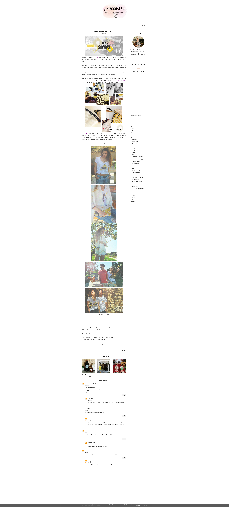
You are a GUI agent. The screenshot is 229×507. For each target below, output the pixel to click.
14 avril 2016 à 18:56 (88, 410)
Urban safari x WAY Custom (137, 174)
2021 (132, 128)
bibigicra (86, 450)
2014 (132, 197)
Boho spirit (134, 165)
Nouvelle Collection (96, 352)
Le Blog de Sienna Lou (92, 398)
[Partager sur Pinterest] (123, 350)
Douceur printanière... (136, 172)
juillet (133, 148)
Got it (143, 505)
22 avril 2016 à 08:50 (91, 462)
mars (133, 190)
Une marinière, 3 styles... (136, 170)
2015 (132, 195)
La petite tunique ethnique (137, 181)
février (133, 192)
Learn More (137, 505)
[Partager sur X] (120, 350)
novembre (134, 141)
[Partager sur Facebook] (118, 350)
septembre (134, 145)
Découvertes (88, 352)
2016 (132, 137)
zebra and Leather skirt (136, 163)
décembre (134, 139)
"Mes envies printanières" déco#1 (138, 188)
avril (133, 154)
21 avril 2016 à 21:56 (88, 452)
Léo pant (133, 175)
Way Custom (104, 352)
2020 (132, 130)
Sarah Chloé (87, 408)
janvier (133, 193)
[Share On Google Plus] (125, 350)
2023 (132, 124)
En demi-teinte (135, 186)
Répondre (123, 395)
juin (132, 150)
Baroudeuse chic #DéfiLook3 (137, 156)
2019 (132, 132)
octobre (133, 143)
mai (132, 152)
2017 (132, 135)
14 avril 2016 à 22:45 (88, 432)
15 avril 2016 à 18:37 (91, 400)
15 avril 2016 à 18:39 (91, 420)
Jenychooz (87, 430)
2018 (132, 134)
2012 (132, 201)
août (133, 146)
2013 (132, 199)
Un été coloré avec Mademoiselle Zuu (139, 158)
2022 (132, 126)
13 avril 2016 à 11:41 (88, 385)
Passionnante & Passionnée (90, 383)
